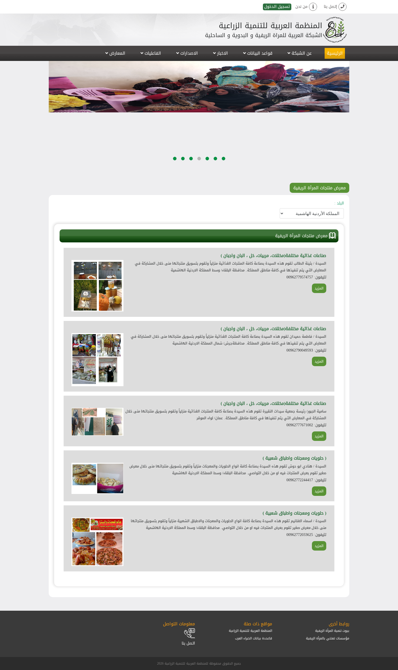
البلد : (339, 203)
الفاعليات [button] (152, 53)
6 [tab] (182, 173)
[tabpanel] (199, 86)
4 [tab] (199, 173)
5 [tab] (191, 173)
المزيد (319, 288)
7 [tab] (174, 173)
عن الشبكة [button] (301, 53)
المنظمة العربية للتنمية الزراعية (250, 630)
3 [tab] (207, 173)
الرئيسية (335, 53)
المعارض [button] (116, 53)
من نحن (302, 6)
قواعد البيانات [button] (259, 53)
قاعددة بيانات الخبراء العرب (253, 638)
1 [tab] (223, 173)
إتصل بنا (331, 6)
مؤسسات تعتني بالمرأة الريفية (327, 638)
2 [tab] (215, 173)
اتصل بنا (188, 643)
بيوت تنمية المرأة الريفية (332, 630)
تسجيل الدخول (277, 7)
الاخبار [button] (222, 53)
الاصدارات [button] (188, 53)
